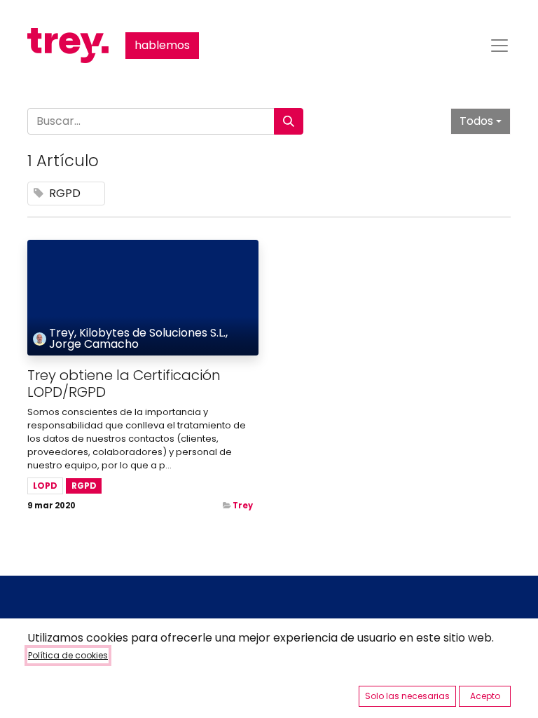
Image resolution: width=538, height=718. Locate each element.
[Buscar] (288, 121)
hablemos (162, 45)
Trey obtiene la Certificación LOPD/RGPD (124, 383)
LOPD (45, 486)
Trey (243, 505)
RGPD (84, 486)
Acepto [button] (485, 696)
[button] (480, 121)
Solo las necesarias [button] (407, 696)
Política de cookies (68, 655)
